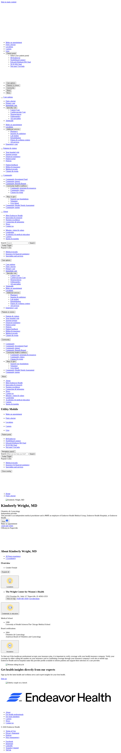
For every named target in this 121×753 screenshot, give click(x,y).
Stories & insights (12, 239)
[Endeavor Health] (60, 79)
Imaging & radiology (18, 134)
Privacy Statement (12, 733)
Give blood (14, 203)
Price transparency (12, 737)
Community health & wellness (17, 186)
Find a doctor (11, 45)
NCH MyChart (16, 64)
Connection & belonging (15, 222)
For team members (12, 717)
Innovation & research (14, 218)
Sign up (4, 679)
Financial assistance (13, 157)
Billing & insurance (13, 167)
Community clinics (17, 190)
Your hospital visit (12, 152)
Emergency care (12, 144)
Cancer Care (15, 110)
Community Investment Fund (17, 179)
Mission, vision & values (15, 230)
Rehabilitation (15, 138)
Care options (11, 83)
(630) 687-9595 (7, 526)
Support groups (11, 154)
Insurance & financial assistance (17, 254)
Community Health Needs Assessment (20, 205)
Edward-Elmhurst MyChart (20, 62)
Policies (8, 161)
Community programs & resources (23, 188)
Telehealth (9, 121)
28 (13, 556)
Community (10, 88)
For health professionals (14, 714)
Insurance (9, 652)
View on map (11, 599)
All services (14, 142)
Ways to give (11, 197)
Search (3, 243)
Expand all (5, 572)
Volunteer (14, 201)
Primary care (10, 103)
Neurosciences (15, 114)
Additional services (13, 129)
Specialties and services (14, 256)
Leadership (10, 232)
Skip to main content (8, 2)
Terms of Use (11, 731)
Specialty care (11, 108)
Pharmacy (14, 131)
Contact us (10, 226)
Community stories (13, 207)
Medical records (12, 169)
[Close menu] (2, 97)
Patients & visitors (13, 85)
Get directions (34, 599)
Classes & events (12, 171)
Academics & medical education (18, 234)
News (8, 224)
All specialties (15, 119)
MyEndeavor (15, 58)
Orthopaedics (15, 116)
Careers (8, 49)
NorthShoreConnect (17, 60)
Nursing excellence (13, 220)
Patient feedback (12, 165)
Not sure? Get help (17, 66)
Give (7, 51)
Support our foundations (19, 199)
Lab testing (14, 136)
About (9, 90)
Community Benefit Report (16, 184)
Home (8, 494)
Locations (9, 47)
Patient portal (11, 53)
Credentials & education (10, 614)
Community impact (13, 181)
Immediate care (11, 105)
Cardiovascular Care (18, 112)
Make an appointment (14, 42)
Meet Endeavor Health (14, 216)
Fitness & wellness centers (20, 140)
